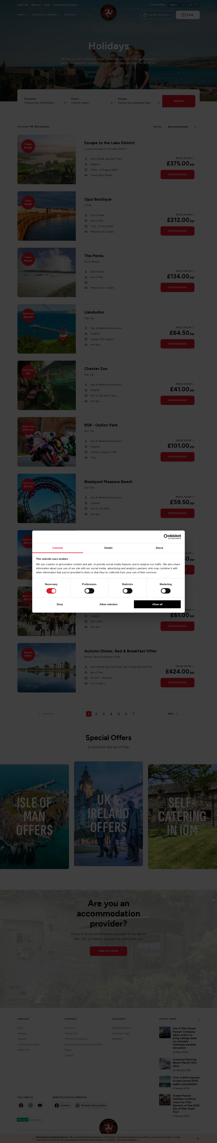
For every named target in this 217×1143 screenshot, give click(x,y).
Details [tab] (108, 547)
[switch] (89, 591)
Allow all (157, 604)
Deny (60, 604)
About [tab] (159, 547)
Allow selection (109, 604)
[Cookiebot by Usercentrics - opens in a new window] (166, 536)
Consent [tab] (58, 547)
